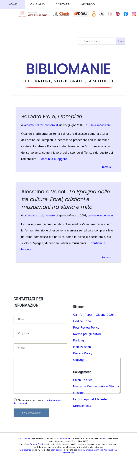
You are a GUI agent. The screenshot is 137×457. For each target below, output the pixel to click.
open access (56, 450)
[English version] (118, 14)
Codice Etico (82, 321)
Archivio (88, 4)
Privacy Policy (82, 353)
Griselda (78, 393)
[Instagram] (134, 14)
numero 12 (51, 215)
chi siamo (37, 4)
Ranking (78, 340)
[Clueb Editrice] (61, 14)
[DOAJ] (81, 14)
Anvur (104, 438)
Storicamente (82, 406)
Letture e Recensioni (97, 125)
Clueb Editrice (82, 380)
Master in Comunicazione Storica (96, 386)
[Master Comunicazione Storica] (33, 14)
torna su (107, 167)
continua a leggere (54, 159)
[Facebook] (126, 14)
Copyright (80, 360)
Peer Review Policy (86, 328)
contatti (63, 4)
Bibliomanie (24, 438)
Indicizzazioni (82, 347)
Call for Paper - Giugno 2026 (93, 315)
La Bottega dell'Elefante (90, 399)
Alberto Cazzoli (34, 125)
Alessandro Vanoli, (65, 199)
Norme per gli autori (87, 334)
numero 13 (51, 125)
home (12, 4)
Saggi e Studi (36, 444)
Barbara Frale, (51, 116)
